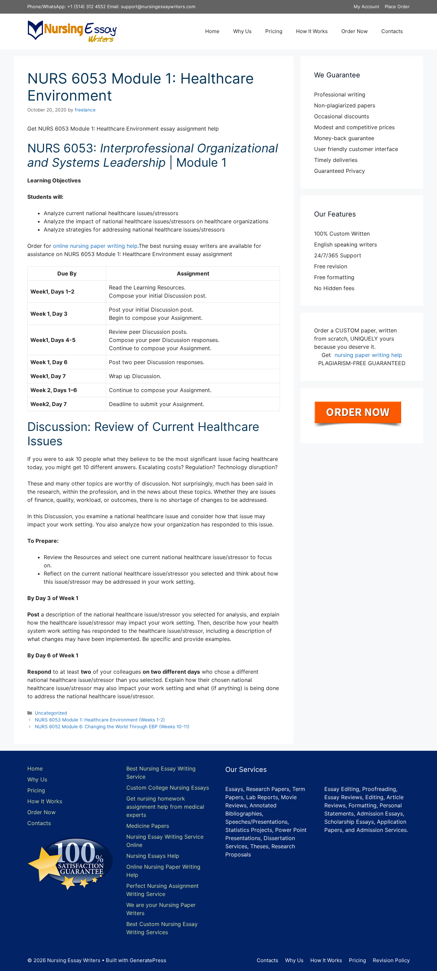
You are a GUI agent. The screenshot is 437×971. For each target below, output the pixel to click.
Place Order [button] (397, 6)
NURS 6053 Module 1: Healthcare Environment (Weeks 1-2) (100, 719)
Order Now (354, 31)
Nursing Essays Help (152, 855)
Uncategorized (51, 713)
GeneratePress (148, 960)
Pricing (273, 31)
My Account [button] (366, 6)
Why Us (242, 31)
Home (212, 31)
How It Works (312, 31)
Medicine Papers (147, 825)
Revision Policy (391, 960)
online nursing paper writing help (95, 245)
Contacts (392, 31)
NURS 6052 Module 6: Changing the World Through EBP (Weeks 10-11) (112, 726)
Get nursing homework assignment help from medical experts (165, 806)
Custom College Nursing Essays (167, 787)
